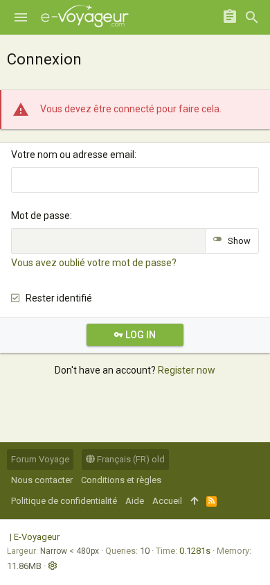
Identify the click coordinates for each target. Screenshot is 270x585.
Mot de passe (40, 215)
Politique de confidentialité (64, 501)
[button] (21, 17)
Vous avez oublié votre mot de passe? (94, 262)
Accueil (167, 501)
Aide (134, 501)
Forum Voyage (40, 459)
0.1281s (194, 550)
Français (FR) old (130, 459)
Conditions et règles (121, 480)
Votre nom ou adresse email (72, 154)
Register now (186, 370)
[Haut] (194, 501)
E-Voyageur (37, 537)
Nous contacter (42, 480)
